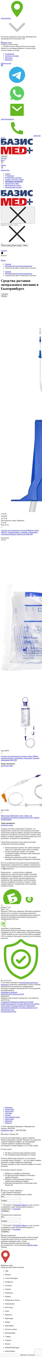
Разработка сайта (7, 1130)
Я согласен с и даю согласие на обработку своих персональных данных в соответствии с (20, 1207)
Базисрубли (9, 1111)
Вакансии (8, 60)
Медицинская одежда (13, 185)
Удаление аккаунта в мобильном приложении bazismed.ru (18, 1007)
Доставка (8, 1113)
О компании (9, 54)
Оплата (8, 1115)
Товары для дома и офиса (14, 179)
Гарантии (22, 1002)
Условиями (16, 1209)
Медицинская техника (13, 187)
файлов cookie (32, 1245)
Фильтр (4, 296)
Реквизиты (14, 1002)
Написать (18, 994)
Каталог (4, 156)
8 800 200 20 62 (6, 994)
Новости (8, 1123)
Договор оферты (23, 1004)
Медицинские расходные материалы (18, 266)
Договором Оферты (20, 1205)
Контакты (8, 58)
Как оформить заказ (12, 1117)
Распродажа (9, 1109)
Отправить (5, 1211)
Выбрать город (6, 42)
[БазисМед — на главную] (17, 154)
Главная (8, 264)
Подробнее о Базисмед (9, 992)
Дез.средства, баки (12, 183)
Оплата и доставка (12, 56)
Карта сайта (9, 1119)
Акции (7, 174)
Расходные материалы (14, 181)
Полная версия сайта (8, 1011)
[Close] (2, 1189)
